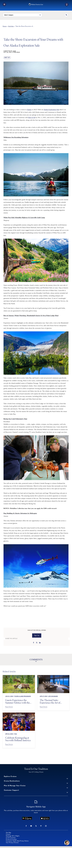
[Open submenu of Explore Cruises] (67, 778)
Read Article (9, 707)
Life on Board (53, 696)
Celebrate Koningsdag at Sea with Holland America (18, 739)
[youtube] (31, 826)
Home (4, 26)
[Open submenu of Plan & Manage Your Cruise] (67, 788)
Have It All (31, 117)
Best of (7, 57)
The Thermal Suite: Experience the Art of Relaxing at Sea (50, 701)
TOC (15, 734)
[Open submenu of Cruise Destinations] (67, 783)
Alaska (29, 109)
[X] (36, 642)
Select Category (8, 15)
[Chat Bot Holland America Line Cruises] (67, 842)
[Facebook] (33, 642)
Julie (14, 51)
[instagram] (46, 826)
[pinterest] (41, 826)
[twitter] (36, 826)
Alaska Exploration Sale (51, 109)
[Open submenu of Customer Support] (67, 792)
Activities (11, 26)
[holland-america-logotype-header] (36, 4)
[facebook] (26, 826)
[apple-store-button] (45, 817)
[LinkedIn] (39, 642)
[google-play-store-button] (27, 817)
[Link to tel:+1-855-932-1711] (66, 4)
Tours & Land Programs (22, 696)
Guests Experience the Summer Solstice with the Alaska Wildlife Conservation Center (17, 701)
